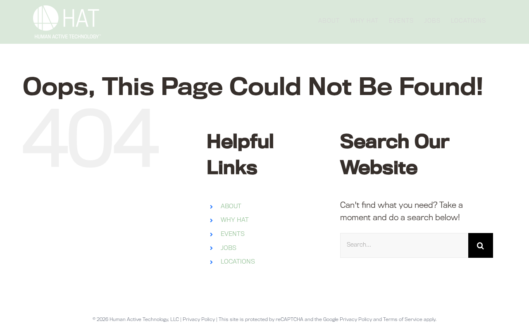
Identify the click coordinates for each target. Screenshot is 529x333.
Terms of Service (402, 320)
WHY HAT (235, 220)
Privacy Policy (199, 320)
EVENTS (233, 234)
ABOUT (231, 207)
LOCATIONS (238, 262)
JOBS (228, 248)
